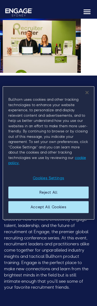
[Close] (87, 93)
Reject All (48, 192)
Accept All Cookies (49, 207)
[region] (48, 153)
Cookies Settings (48, 178)
